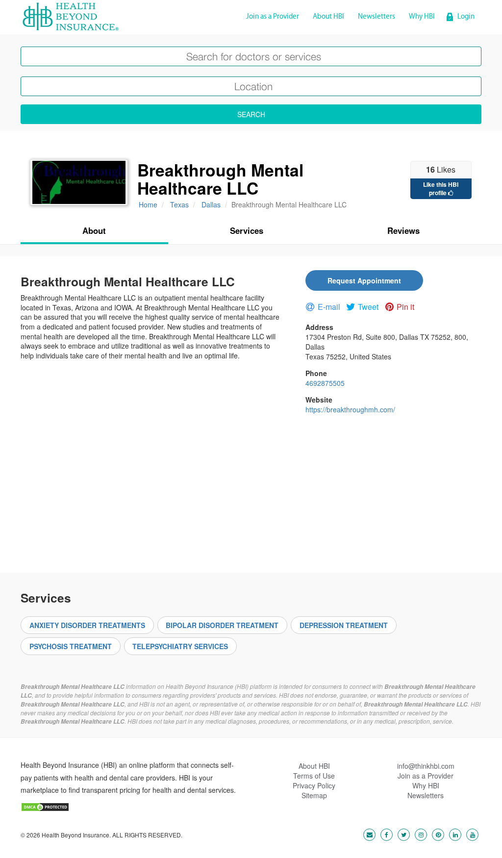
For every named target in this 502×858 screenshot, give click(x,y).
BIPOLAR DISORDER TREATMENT (222, 625)
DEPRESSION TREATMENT (344, 625)
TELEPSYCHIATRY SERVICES (180, 646)
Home (148, 204)
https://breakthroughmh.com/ (350, 409)
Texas (179, 204)
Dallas (211, 204)
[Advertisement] (251, 489)
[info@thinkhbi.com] (367, 834)
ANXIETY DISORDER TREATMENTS (87, 625)
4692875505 (325, 383)
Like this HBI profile (440, 188)
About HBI (328, 17)
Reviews (403, 230)
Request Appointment (364, 280)
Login (466, 17)
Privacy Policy (314, 785)
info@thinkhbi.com (425, 766)
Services (246, 230)
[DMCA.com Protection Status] (45, 806)
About (94, 230)
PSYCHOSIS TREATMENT (70, 646)
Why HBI (422, 17)
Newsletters (376, 17)
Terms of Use (314, 776)
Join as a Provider (272, 17)
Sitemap (314, 795)
